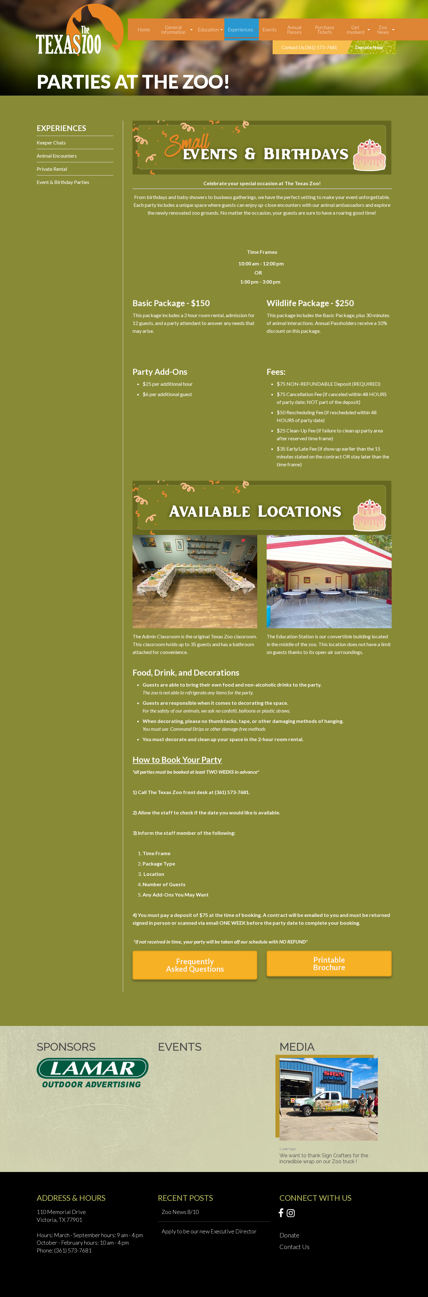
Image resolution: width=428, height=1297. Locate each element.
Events (270, 29)
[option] (328, 1111)
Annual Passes (294, 29)
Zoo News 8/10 (180, 1211)
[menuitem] (144, 29)
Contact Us (294, 1246)
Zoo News (383, 29)
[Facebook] (281, 1213)
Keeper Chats (51, 142)
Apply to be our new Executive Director (209, 1231)
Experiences (240, 29)
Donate (289, 1235)
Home (144, 29)
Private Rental (52, 169)
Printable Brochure (329, 963)
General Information (173, 29)
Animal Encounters (57, 156)
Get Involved (355, 29)
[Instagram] (290, 1213)
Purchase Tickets (324, 29)
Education (208, 29)
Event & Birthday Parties (63, 182)
